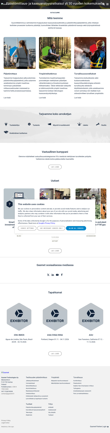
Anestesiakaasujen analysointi (82, 391)
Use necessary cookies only (51, 228)
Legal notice (5, 423)
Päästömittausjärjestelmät (33, 407)
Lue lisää (7, 98)
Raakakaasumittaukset (32, 391)
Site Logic (11, 426)
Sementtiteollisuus (31, 386)
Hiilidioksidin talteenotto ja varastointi (37, 396)
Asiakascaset (52, 410)
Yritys (50, 404)
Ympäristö (55, 377)
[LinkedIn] (52, 274)
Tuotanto (36, 125)
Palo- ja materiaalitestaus (80, 393)
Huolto (103, 125)
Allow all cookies (76, 228)
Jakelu (85, 125)
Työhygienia (76, 388)
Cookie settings (27, 228)
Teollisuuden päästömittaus (36, 377)
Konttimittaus (77, 380)
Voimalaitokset (30, 383)
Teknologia (29, 412)
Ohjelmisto (29, 415)
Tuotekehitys (14, 125)
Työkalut (50, 415)
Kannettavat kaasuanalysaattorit (35, 410)
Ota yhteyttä (51, 412)
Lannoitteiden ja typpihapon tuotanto (37, 398)
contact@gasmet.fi (7, 394)
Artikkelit (50, 407)
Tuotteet (29, 404)
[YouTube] (57, 274)
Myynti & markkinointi (61, 125)
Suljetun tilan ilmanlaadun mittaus (83, 386)
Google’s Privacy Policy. (46, 223)
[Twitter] (48, 274)
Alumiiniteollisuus (31, 388)
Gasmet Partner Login (98, 427)
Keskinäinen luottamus (18, 133)
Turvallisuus (78, 377)
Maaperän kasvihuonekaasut (59, 380)
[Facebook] (61, 274)
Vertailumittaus (30, 393)
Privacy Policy (6, 420)
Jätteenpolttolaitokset (32, 380)
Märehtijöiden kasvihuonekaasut (60, 383)
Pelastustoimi (77, 383)
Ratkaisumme (55, 13)
